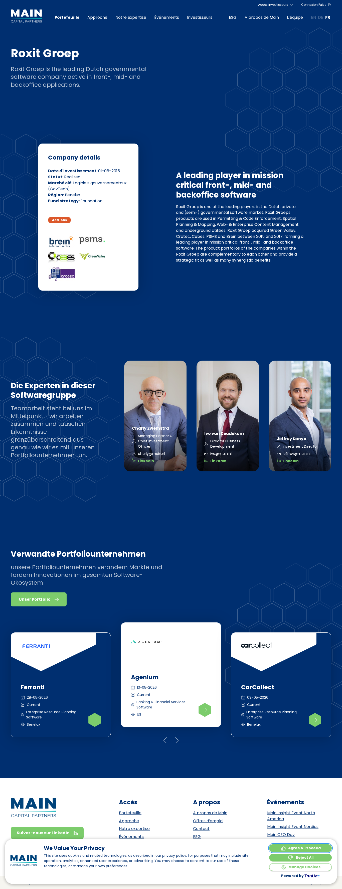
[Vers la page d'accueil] (26, 16)
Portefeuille (130, 813)
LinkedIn (146, 460)
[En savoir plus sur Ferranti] (94, 720)
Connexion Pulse (313, 5)
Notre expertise (134, 828)
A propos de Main (210, 813)
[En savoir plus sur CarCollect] (315, 720)
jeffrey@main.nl (296, 453)
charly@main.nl (151, 453)
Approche (129, 821)
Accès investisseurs (273, 5)
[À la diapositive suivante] (177, 740)
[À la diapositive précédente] (165, 740)
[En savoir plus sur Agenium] (205, 710)
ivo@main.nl (221, 453)
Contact (201, 828)
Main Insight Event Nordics (292, 826)
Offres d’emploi (208, 821)
